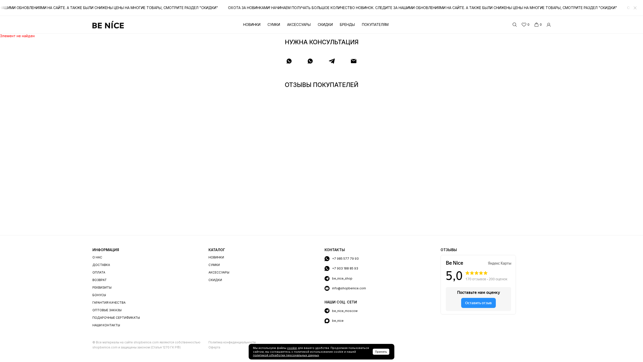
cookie (292, 348)
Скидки (325, 24)
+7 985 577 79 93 (345, 258)
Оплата (98, 272)
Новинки (251, 24)
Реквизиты (102, 287)
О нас (97, 257)
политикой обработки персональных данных (286, 355)
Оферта (214, 347)
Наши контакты (106, 325)
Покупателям (375, 24)
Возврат (99, 280)
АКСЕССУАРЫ (218, 272)
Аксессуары (299, 24)
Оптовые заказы (107, 310)
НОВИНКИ (216, 257)
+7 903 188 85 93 (345, 268)
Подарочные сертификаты (116, 318)
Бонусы (99, 295)
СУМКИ (214, 265)
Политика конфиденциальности (232, 342)
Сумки (273, 24)
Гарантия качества (109, 302)
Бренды (347, 24)
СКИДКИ (215, 280)
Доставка (101, 265)
